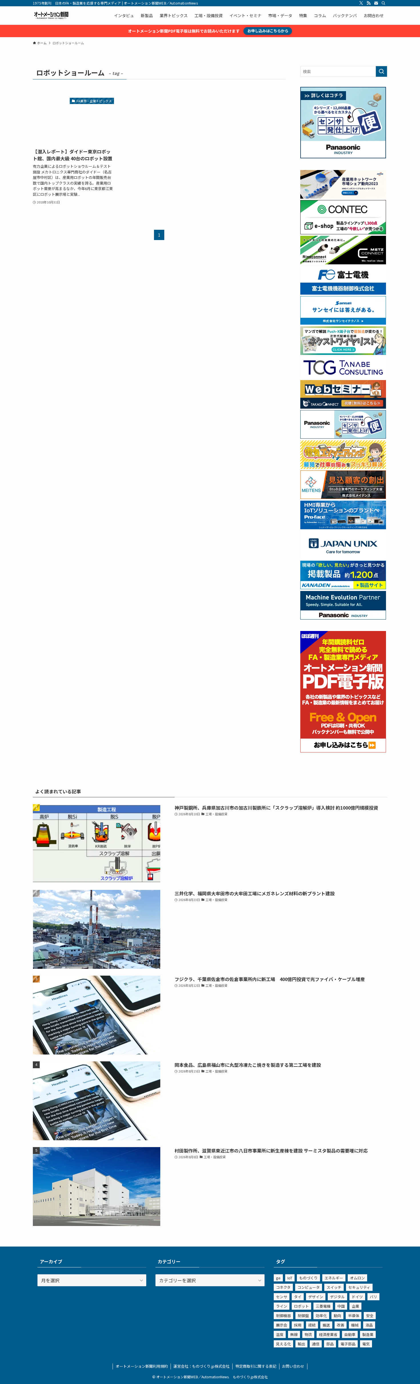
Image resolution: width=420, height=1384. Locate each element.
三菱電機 (323, 1306)
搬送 (326, 1325)
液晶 (369, 1325)
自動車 (349, 1334)
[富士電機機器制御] (343, 293)
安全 (369, 1315)
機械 (355, 1325)
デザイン (315, 1296)
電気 (366, 1344)
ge (278, 1278)
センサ (281, 1296)
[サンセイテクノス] (343, 323)
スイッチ (334, 1287)
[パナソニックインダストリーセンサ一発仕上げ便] (343, 156)
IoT (289, 1278)
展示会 (281, 1325)
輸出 (301, 1344)
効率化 (321, 1315)
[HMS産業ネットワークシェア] (343, 197)
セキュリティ (359, 1287)
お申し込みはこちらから (267, 30)
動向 (337, 1315)
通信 (315, 1344)
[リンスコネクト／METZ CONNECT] (343, 262)
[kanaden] (343, 587)
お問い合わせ (293, 1366)
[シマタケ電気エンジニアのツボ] (343, 467)
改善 (340, 1325)
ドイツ (357, 1296)
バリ (373, 1296)
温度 (279, 1334)
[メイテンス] (343, 497)
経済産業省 (328, 1334)
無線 (294, 1334)
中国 (341, 1306)
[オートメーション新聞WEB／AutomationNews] (51, 15)
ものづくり (308, 1278)
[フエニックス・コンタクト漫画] (343, 353)
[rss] (368, 3)
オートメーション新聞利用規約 (142, 1366)
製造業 (367, 1334)
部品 (330, 1344)
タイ (297, 1296)
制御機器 (283, 1315)
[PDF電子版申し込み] (343, 751)
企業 (355, 1306)
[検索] (383, 3)
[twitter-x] (361, 3)
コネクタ (283, 1287)
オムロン (357, 1278)
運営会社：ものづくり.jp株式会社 (201, 1366)
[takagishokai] (343, 407)
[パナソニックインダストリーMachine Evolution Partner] (343, 618)
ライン (281, 1306)
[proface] (343, 527)
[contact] (376, 3)
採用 (297, 1325)
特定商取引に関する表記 (255, 1366)
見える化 (283, 1344)
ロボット (301, 1306)
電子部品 (348, 1344)
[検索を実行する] (381, 71)
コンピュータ (308, 1287)
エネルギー (334, 1278)
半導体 (353, 1315)
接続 (312, 1325)
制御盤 (303, 1315)
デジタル (337, 1296)
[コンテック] (343, 232)
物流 (308, 1334)
